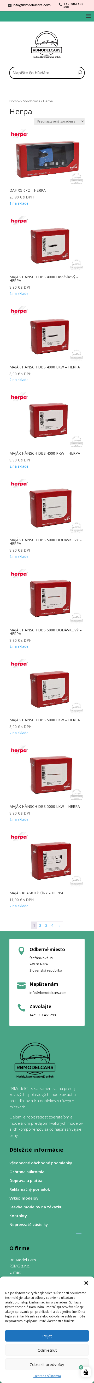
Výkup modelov (23, 1198)
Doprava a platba (25, 1180)
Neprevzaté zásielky (28, 1224)
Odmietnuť (47, 1350)
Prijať (47, 1335)
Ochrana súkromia (47, 1376)
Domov (14, 101)
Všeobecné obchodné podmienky (40, 1162)
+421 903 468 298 (73, 5)
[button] (86, 1283)
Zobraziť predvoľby (47, 1364)
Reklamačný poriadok (29, 1189)
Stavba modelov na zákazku (35, 1206)
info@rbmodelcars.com (32, 5)
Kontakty (18, 1215)
